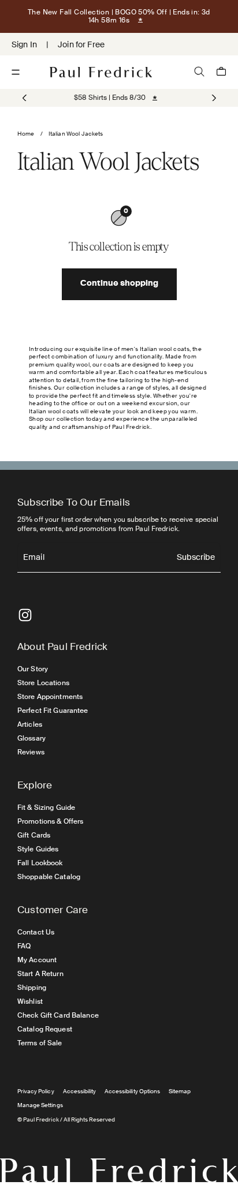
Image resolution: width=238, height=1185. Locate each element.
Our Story (32, 669)
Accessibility (79, 1091)
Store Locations (43, 682)
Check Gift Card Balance (58, 1015)
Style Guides (37, 849)
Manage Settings (40, 1105)
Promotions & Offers (50, 821)
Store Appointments (50, 696)
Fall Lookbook (40, 863)
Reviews (30, 752)
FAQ (24, 946)
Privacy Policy (35, 1091)
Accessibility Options (132, 1091)
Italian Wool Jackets (76, 133)
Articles (29, 724)
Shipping (31, 987)
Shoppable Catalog (48, 876)
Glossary (31, 738)
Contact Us (35, 932)
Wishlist (30, 1001)
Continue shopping (119, 283)
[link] (110, 97)
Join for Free (81, 44)
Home (26, 133)
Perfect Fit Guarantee (52, 710)
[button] (213, 98)
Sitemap (180, 1091)
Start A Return (40, 973)
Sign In (24, 44)
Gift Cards (33, 835)
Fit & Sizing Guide (46, 807)
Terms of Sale (39, 1043)
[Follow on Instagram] (25, 615)
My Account (37, 960)
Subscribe (196, 558)
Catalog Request (44, 1029)
